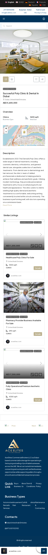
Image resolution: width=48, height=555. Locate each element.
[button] (36, 79)
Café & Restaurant (26, 503)
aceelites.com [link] (16, 276)
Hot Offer (37, 222)
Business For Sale (9, 89)
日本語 (20, 2)
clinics (32, 502)
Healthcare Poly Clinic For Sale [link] (20, 257)
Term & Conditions (30, 484)
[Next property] (41, 425)
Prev (14, 426)
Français (41, 2)
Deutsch (30, 2)
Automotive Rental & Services (8, 505)
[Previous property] (7, 425)
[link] (24, 234)
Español (33, 5)
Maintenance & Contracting (40, 505)
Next (34, 426)
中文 (42, 5)
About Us (24, 484)
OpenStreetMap (32, 145)
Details (38, 268)
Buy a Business (17, 484)
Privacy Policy (39, 484)
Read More (7, 205)
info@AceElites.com (9, 13)
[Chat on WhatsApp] (41, 548)
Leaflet (22, 145)
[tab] (6, 79)
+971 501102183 (8, 10)
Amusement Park (17, 503)
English (9, 2)
